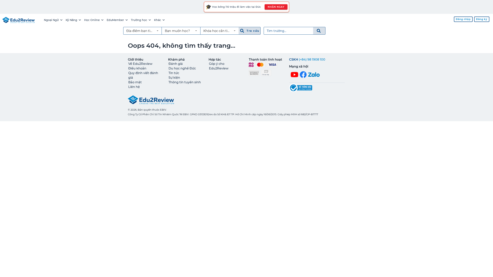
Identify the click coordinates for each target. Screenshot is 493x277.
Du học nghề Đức (182, 68)
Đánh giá (176, 64)
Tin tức (174, 73)
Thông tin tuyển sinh (185, 82)
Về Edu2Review (140, 64)
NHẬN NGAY (276, 6)
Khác (157, 20)
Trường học (139, 20)
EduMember (115, 20)
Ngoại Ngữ (51, 20)
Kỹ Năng (71, 20)
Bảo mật (135, 82)
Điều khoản (137, 68)
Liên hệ (134, 87)
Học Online (92, 20)
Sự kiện (174, 77)
